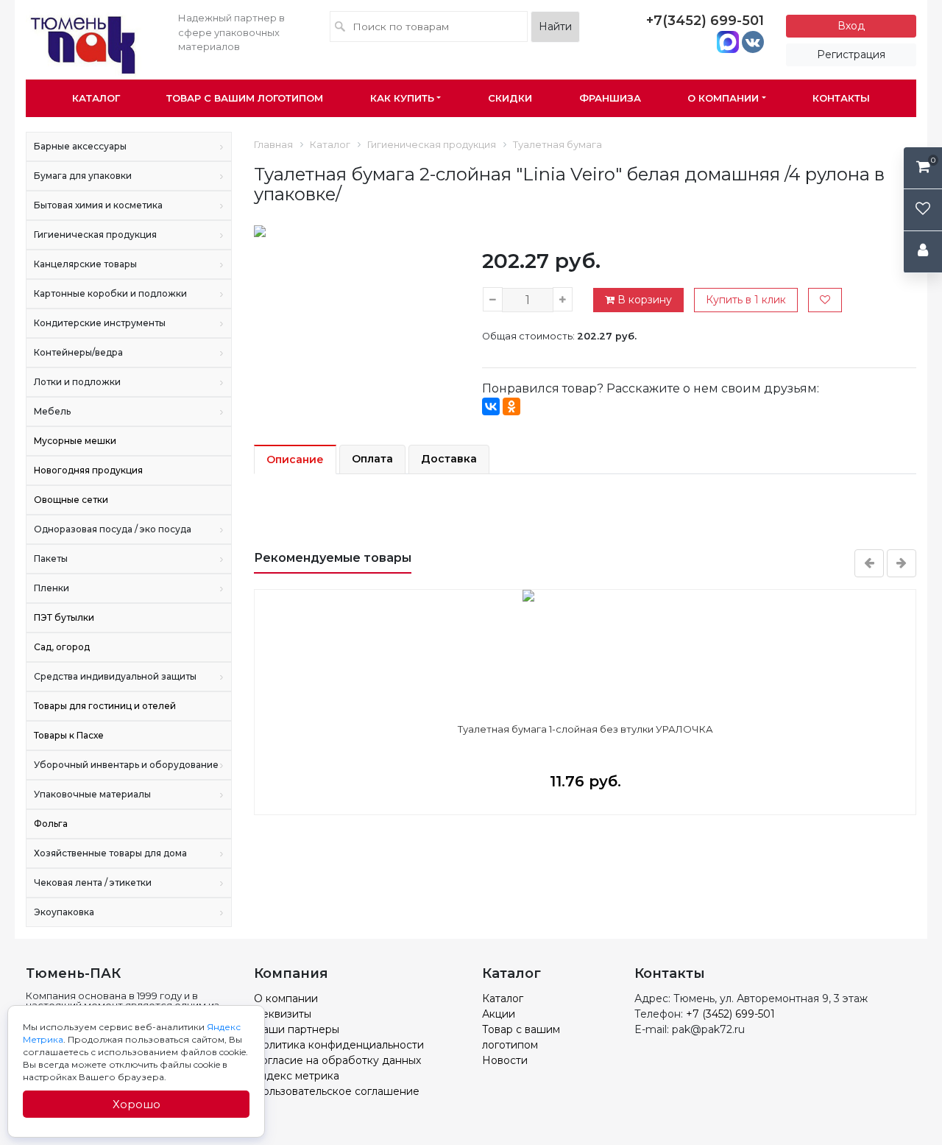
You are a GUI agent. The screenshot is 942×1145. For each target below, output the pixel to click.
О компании (723, 98)
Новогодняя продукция (88, 470)
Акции (498, 1014)
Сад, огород (62, 646)
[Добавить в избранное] (825, 300)
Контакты (841, 98)
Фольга (51, 823)
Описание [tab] (295, 459)
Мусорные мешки (75, 440)
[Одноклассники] (511, 406)
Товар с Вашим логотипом (244, 98)
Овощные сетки (71, 499)
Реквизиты (282, 1014)
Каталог (96, 98)
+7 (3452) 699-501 (730, 1014)
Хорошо (136, 1104)
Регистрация (851, 54)
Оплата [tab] (372, 458)
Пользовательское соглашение (336, 1091)
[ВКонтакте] (491, 406)
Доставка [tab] (449, 458)
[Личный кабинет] (923, 252)
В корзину (643, 299)
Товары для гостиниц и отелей (105, 705)
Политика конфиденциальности (339, 1044)
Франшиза (610, 98)
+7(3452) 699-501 (705, 21)
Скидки (510, 98)
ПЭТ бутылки (64, 617)
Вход (851, 25)
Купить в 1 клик (746, 299)
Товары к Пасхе (69, 735)
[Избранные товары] (923, 210)
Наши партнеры (296, 1029)
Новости (505, 1060)
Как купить (402, 98)
